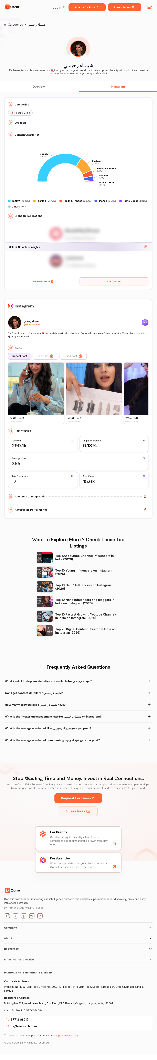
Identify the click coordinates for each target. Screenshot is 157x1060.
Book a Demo (122, 7)
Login (57, 7)
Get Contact (114, 281)
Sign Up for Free (84, 7)
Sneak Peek (75, 811)
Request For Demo (76, 798)
